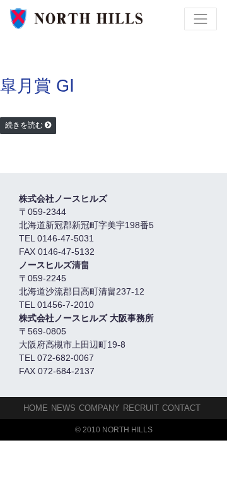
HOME (35, 408)
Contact (181, 408)
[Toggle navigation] (200, 19)
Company (99, 408)
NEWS (63, 408)
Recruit (141, 408)
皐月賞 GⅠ (37, 85)
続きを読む (24, 125)
